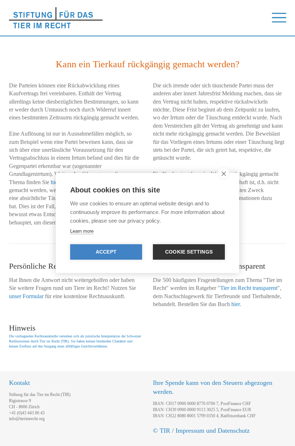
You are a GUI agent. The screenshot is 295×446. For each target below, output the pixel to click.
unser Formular (26, 296)
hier (55, 182)
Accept (106, 252)
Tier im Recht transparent (248, 288)
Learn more (82, 231)
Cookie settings (189, 252)
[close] (224, 173)
